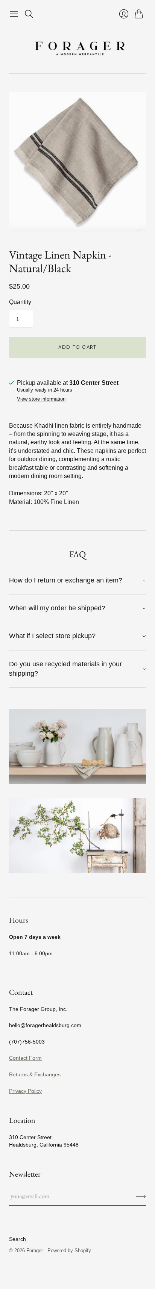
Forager (35, 1250)
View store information (41, 399)
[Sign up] (141, 1196)
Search (17, 1239)
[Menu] (14, 14)
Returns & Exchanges (35, 1074)
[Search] (29, 14)
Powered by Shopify (69, 1250)
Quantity (20, 302)
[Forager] (77, 47)
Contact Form (25, 1058)
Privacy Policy (25, 1091)
